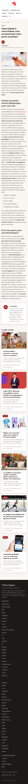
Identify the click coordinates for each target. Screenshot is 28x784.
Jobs (3, 638)
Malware (4, 661)
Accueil (3, 22)
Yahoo (3, 725)
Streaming (5, 10)
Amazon (4, 702)
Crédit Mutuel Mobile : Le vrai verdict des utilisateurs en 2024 (11, 556)
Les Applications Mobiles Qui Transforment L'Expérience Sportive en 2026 (13, 516)
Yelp (14, 775)
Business (4, 621)
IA (10, 16)
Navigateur (5, 745)
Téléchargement (6, 711)
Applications (5, 604)
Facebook (4, 670)
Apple (3, 612)
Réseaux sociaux (6, 720)
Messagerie (5, 691)
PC (3, 644)
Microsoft (4, 675)
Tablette (4, 652)
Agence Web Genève (7, 775)
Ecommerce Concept (12, 772)
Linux (3, 624)
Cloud (3, 658)
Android (4, 714)
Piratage (4, 647)
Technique (5, 615)
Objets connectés (6, 700)
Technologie (5, 748)
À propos (17, 321)
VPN (3, 743)
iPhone (4, 694)
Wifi (3, 609)
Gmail (3, 672)
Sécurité (5, 16)
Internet (4, 731)
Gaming (4, 13)
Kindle (4, 705)
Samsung (4, 682)
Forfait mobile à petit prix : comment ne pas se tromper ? (10, 353)
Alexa (3, 734)
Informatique (5, 717)
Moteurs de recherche (8, 630)
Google (4, 655)
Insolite (18, 13)
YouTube (4, 740)
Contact (4, 761)
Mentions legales (6, 764)
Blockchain (5, 737)
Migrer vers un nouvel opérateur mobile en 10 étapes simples (11, 435)
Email (3, 722)
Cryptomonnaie (6, 664)
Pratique (11, 13)
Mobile (8, 22)
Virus (3, 688)
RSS (3, 767)
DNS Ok (4, 772)
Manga (4, 728)
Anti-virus (5, 667)
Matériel (4, 650)
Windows (4, 641)
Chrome (4, 697)
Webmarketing (15, 10)
